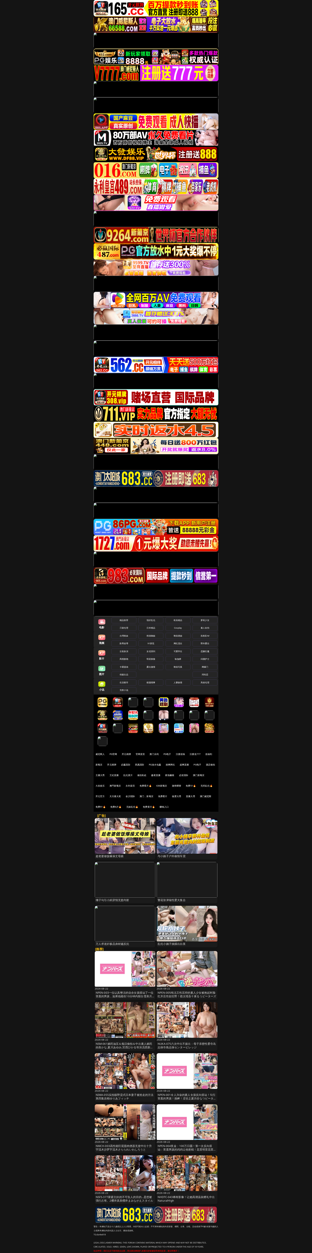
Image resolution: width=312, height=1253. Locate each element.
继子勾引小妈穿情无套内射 (112, 900)
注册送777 (195, 754)
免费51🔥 (191, 785)
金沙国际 (130, 796)
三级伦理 (124, 627)
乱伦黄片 (128, 775)
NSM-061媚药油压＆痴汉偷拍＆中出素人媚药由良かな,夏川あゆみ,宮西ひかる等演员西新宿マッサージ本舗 (124, 1047)
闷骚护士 (205, 658)
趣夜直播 (155, 775)
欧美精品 (178, 620)
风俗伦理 (205, 682)
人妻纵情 (178, 682)
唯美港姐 (178, 635)
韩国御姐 (151, 635)
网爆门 (205, 666)
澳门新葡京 (198, 775)
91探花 (151, 643)
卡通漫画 (124, 666)
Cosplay (178, 627)
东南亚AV (205, 635)
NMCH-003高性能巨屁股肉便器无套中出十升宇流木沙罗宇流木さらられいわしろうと (124, 1147)
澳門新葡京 (115, 785)
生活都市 (124, 682)
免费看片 (162, 796)
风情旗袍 (124, 658)
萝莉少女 (205, 620)
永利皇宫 (130, 785)
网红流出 (178, 643)
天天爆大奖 (115, 796)
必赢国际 (125, 764)
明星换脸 (151, 658)
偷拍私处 (142, 775)
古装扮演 (124, 651)
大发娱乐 (100, 785)
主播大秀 (100, 775)
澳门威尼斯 (205, 796)
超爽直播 (184, 764)
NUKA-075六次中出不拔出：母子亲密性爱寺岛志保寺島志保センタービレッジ (187, 1045)
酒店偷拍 (210, 764)
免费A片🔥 (116, 806)
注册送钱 (180, 754)
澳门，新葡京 (146, 796)
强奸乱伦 (151, 620)
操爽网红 (170, 764)
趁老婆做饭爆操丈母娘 (110, 856)
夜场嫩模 (169, 775)
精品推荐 (124, 620)
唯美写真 (178, 666)
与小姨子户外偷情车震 (172, 856)
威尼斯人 (100, 754)
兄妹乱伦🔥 (132, 806)
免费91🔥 (101, 806)
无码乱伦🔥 (207, 785)
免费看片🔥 (146, 785)
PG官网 (113, 754)
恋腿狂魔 (205, 651)
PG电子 (167, 754)
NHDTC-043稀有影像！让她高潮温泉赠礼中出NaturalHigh (186, 1198)
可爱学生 (178, 651)
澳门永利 (154, 754)
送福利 (208, 754)
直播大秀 (190, 796)
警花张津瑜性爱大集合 (172, 900)
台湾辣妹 (124, 635)
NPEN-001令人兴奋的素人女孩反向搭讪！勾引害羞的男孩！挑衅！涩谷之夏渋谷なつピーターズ (187, 1098)
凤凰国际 (139, 764)
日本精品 (151, 627)
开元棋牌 (126, 754)
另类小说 (124, 690)
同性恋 (205, 674)
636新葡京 (161, 785)
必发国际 (183, 775)
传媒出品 (124, 674)
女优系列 (151, 651)
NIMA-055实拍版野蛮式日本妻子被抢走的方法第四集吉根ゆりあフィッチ (125, 1096)
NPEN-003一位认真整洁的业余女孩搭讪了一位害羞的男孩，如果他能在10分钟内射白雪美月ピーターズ (125, 996)
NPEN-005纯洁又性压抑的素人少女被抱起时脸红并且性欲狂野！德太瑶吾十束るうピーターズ (187, 994)
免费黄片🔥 (149, 806)
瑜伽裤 (178, 658)
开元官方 (100, 796)
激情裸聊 (176, 785)
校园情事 (151, 682)
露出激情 (151, 666)
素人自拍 (205, 627)
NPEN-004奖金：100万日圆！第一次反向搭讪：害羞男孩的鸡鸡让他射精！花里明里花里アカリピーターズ (187, 1149)
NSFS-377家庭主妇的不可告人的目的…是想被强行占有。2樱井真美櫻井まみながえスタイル (124, 1198)
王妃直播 (114, 775)
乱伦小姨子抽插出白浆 (172, 944)
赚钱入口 (164, 806)
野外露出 (205, 643)
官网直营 (140, 754)
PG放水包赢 (155, 764)
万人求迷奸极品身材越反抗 (112, 944)
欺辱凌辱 (124, 643)
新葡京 (99, 764)
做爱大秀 (176, 796)
